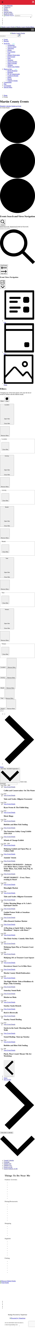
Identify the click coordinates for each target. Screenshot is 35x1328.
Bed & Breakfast (12, 70)
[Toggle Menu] (32, 29)
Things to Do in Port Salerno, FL (15, 1196)
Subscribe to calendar (7, 1132)
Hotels (9, 77)
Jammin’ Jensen (10, 858)
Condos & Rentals (12, 75)
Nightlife (8, 1238)
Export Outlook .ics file (11, 1168)
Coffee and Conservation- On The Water (19, 790)
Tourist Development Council (8, 1284)
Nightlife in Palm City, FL (14, 1252)
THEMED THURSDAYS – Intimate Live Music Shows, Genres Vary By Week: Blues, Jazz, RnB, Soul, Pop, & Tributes (18, 868)
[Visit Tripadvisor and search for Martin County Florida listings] (17, 1318)
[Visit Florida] (17, 1283)
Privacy (2, 1292)
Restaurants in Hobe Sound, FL (15, 1209)
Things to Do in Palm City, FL (14, 1193)
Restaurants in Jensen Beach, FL (15, 1215)
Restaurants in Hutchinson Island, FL (16, 1211)
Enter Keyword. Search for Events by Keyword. (14, 226)
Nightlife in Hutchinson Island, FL (15, 1246)
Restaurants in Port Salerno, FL (15, 1220)
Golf (8, 53)
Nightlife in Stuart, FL (13, 1241)
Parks (9, 58)
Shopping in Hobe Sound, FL (14, 1228)
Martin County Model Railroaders (17, 973)
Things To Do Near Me (17, 1176)
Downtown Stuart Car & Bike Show (18, 966)
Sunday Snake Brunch (12, 1006)
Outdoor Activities (11, 1179)
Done (2, 401)
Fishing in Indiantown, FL (14, 1268)
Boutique (10, 72)
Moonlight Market (11, 888)
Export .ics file (8, 1167)
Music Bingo (8, 816)
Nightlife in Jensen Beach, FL (14, 1250)
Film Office (3, 1287)
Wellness (10, 65)
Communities (8, 82)
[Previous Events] (4, 714)
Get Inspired (7, 85)
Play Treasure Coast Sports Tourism (16, 1198)
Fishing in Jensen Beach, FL (14, 1270)
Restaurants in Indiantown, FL (14, 1213)
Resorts (9, 79)
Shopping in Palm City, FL (14, 1233)
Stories (6, 9)
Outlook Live (8, 1165)
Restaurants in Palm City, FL (14, 1217)
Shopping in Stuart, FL (13, 1226)
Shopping (10, 60)
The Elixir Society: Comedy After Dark (19, 939)
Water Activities (12, 63)
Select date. (23, 782)
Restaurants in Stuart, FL (13, 1204)
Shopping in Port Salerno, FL (14, 1235)
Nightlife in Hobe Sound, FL (14, 1244)
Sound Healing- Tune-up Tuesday (16, 1037)
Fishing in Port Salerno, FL (14, 1272)
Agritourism (11, 45)
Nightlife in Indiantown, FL (14, 1248)
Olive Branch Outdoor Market (15, 921)
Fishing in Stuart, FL (12, 1261)
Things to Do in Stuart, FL (14, 1182)
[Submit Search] (19, 35)
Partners (6, 10)
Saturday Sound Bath (12, 990)
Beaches (6, 41)
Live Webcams (8, 5)
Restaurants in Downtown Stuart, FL (16, 1206)
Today (2, 767)
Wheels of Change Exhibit (14, 840)
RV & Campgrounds (13, 74)
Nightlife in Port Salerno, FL (14, 1255)
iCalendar (6, 1162)
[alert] (17, 2)
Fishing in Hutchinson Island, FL (15, 1265)
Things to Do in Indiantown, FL (15, 1189)
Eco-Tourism (11, 52)
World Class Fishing (13, 66)
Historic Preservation (13, 55)
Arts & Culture (11, 47)
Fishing (7, 1258)
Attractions (10, 48)
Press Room (3, 1289)
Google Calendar (9, 1160)
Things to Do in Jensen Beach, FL (15, 1191)
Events (6, 39)
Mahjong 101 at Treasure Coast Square (19, 958)
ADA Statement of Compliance (9, 1297)
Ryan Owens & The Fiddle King (16, 807)
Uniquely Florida (12, 80)
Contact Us (7, 7)
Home (5, 95)
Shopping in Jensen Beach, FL (14, 1230)
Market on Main (10, 997)
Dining (9, 50)
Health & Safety (8, 14)
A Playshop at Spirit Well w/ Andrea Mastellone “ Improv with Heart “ (17, 929)
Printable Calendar (5, 106)
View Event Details (9, 787)
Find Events (4, 265)
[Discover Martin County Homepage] (17, 33)
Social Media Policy (6, 1294)
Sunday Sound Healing (13, 1019)
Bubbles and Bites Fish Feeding (16, 824)
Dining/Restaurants (11, 1201)
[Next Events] (19, 764)
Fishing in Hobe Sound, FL (14, 1263)
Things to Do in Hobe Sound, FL (15, 1185)
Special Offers (8, 12)
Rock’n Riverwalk (11, 1013)
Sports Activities (12, 61)
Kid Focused (11, 56)
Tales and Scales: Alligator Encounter (18, 799)
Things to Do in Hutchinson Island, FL (16, 1187)
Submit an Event (16, 106)
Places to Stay (8, 69)
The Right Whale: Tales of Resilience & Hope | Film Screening (19, 982)
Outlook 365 (7, 1163)
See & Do (7, 43)
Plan (5, 84)
